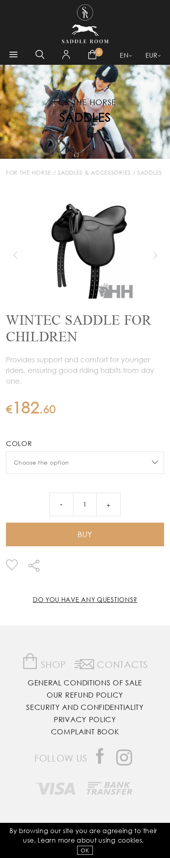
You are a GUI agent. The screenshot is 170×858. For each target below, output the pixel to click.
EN (124, 55)
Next (155, 255)
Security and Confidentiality (85, 707)
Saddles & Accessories (94, 172)
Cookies (130, 840)
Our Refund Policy (85, 695)
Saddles (85, 116)
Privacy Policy (85, 719)
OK (85, 850)
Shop (52, 664)
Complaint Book (85, 731)
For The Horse (28, 172)
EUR (151, 55)
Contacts (121, 664)
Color (19, 443)
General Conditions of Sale (85, 682)
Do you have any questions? (85, 599)
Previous (15, 255)
